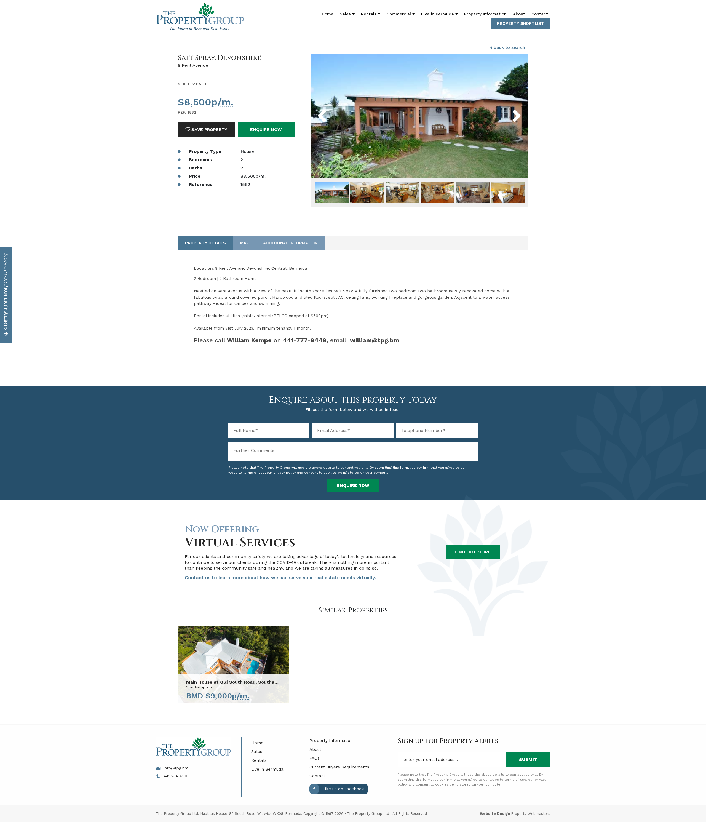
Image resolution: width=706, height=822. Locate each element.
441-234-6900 (176, 776)
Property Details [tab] (205, 243)
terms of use (254, 472)
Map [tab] (244, 243)
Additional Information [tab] (290, 243)
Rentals (259, 760)
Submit (528, 759)
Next (507, 108)
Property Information (485, 14)
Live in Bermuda (438, 14)
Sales (256, 751)
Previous (334, 108)
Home (327, 14)
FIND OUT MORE (472, 551)
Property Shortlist (520, 23)
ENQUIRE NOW (266, 129)
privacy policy (284, 472)
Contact (539, 14)
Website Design (495, 814)
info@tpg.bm (175, 768)
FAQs (314, 758)
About (519, 14)
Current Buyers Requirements (339, 767)
